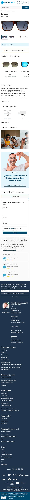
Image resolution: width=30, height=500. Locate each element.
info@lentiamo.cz (15, 312)
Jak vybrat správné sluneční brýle (15, 185)
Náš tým (3, 452)
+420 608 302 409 (15, 320)
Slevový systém (5, 395)
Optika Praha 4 (15, 326)
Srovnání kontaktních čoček (7, 441)
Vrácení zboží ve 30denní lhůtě (8, 380)
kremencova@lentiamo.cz (17, 322)
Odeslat (15, 233)
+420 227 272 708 (15, 310)
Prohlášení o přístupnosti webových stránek (11, 365)
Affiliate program (5, 403)
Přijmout (4, 498)
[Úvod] (1, 10)
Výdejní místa (4, 357)
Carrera (13, 11)
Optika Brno (14, 336)
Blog (2, 439)
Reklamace (3, 385)
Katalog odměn (4, 393)
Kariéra (2, 462)
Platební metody (5, 355)
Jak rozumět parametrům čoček (8, 436)
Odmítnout (10, 498)
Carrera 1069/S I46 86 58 (10, 71)
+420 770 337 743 (15, 330)
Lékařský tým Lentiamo (6, 454)
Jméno (4, 217)
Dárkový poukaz (5, 360)
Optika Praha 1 (15, 316)
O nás (2, 449)
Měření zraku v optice (6, 405)
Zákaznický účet (5, 369)
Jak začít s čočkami (5, 431)
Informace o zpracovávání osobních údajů (11, 367)
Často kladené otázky (6, 378)
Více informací (20, 496)
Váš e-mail (5, 223)
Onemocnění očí (5, 434)
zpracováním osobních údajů (18, 293)
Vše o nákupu (4, 350)
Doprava (3, 352)
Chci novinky (15, 296)
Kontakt (3, 459)
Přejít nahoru (20, 487)
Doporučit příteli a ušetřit (7, 398)
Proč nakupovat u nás (6, 457)
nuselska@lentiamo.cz (16, 332)
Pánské (7, 11)
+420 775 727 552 (15, 340)
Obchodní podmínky (6, 362)
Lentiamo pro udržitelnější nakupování (10, 410)
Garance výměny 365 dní (7, 382)
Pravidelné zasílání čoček (7, 400)
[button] (4, 37)
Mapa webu (4, 464)
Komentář (5, 207)
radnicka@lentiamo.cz (16, 342)
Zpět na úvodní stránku (11, 487)
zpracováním (11, 228)
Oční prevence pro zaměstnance (8, 408)
